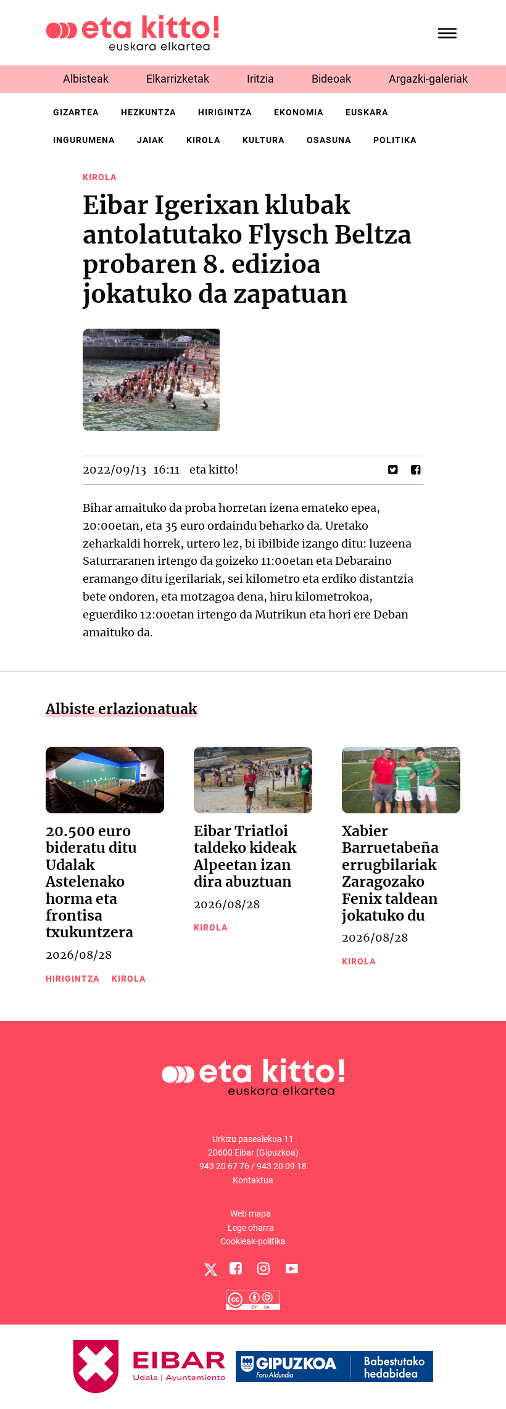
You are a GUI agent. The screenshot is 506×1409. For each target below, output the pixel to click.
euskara (367, 112)
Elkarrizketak (177, 78)
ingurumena (84, 140)
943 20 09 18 (282, 1166)
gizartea (76, 112)
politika (395, 140)
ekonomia (298, 112)
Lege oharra (251, 1228)
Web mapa (250, 1213)
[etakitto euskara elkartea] (132, 32)
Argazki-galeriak (428, 78)
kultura (263, 140)
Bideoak (331, 78)
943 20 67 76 (224, 1166)
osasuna (329, 140)
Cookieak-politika (253, 1241)
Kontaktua (253, 1180)
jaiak (150, 140)
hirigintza (225, 112)
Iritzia (260, 78)
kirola (203, 140)
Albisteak (86, 78)
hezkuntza (148, 112)
